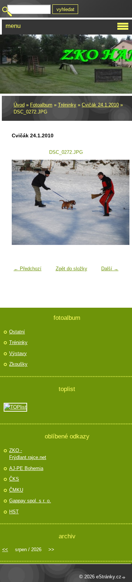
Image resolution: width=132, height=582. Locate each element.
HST (14, 511)
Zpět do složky (71, 268)
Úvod (19, 105)
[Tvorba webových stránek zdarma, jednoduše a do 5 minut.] (123, 577)
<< (5, 549)
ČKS (14, 479)
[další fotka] (110, 202)
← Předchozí (27, 268)
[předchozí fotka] (22, 202)
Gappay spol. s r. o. (30, 500)
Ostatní (17, 332)
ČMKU (16, 490)
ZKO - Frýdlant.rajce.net (27, 454)
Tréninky (67, 105)
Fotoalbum (41, 105)
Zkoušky (18, 364)
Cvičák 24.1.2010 (100, 105)
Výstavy (18, 353)
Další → (109, 268)
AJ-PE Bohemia (26, 468)
